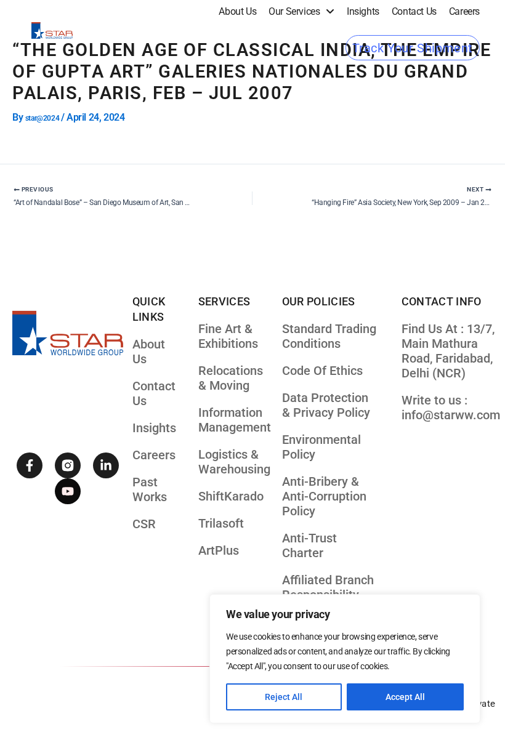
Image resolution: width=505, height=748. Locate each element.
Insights (363, 11)
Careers (464, 11)
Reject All (283, 697)
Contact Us (414, 11)
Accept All (405, 697)
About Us (237, 11)
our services (294, 11)
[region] (344, 658)
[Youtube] (68, 491)
